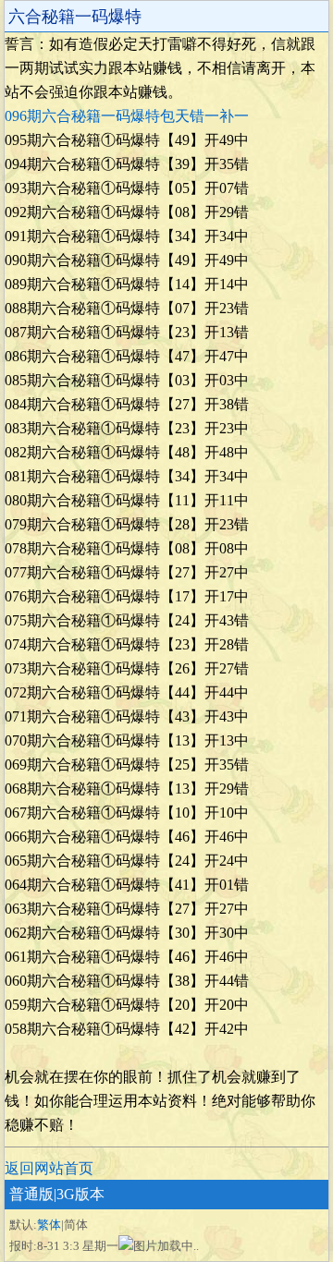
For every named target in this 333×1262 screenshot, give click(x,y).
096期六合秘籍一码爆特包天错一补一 (127, 116)
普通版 (31, 1194)
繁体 (49, 1225)
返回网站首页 (49, 1168)
